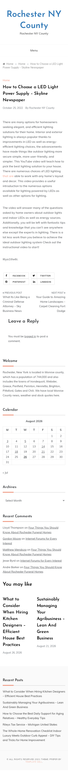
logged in (30, 336)
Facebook (19, 276)
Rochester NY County (41, 108)
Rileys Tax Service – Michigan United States (30, 724)
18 (16, 451)
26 (25, 457)
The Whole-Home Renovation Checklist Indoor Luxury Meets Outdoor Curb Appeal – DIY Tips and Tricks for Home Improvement (32, 735)
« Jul (5, 472)
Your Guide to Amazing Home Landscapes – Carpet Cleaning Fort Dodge (50, 304)
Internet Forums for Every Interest (41, 560)
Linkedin (45, 282)
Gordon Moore (12, 538)
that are (8, 176)
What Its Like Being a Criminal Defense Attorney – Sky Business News (16, 304)
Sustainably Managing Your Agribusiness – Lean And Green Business (51, 619)
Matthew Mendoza (14, 549)
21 (43, 451)
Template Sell (33, 762)
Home (6, 80)
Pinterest (19, 282)
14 (43, 446)
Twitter (45, 276)
